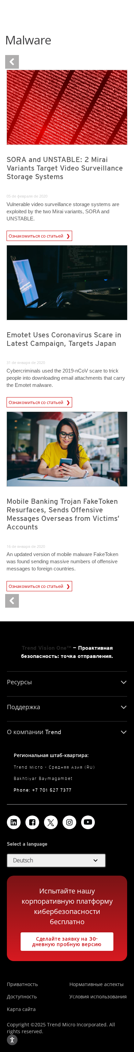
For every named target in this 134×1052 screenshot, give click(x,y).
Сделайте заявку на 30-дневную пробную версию (61, 939)
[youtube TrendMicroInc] (88, 822)
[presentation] (67, 107)
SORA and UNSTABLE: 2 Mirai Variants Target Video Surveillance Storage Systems (65, 168)
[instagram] (69, 822)
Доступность (22, 996)
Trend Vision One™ (46, 648)
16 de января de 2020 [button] (26, 546)
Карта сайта (21, 1009)
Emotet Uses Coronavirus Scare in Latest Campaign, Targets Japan (64, 339)
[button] (56, 860)
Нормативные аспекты (96, 984)
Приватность (22, 984)
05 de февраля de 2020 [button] (27, 196)
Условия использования (98, 996)
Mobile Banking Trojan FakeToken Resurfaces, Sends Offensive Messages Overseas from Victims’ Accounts (63, 514)
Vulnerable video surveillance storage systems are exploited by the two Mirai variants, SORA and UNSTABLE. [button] (63, 211)
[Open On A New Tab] (51, 822)
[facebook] (32, 822)
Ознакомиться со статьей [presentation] (36, 236)
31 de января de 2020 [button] (26, 362)
